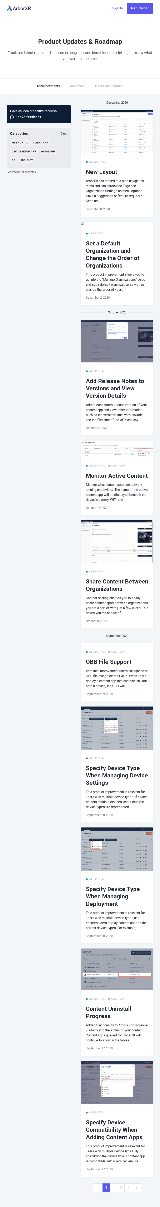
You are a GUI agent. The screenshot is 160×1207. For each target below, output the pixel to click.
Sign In (117, 8)
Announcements (48, 86)
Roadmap (77, 86)
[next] (136, 1187)
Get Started (140, 8)
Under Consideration (108, 86)
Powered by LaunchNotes (21, 172)
